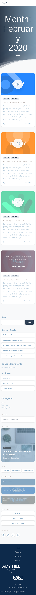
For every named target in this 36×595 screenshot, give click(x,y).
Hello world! (7, 335)
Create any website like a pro (13, 220)
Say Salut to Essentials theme (14, 102)
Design (6, 471)
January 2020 (7, 388)
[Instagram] (15, 577)
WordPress (28, 471)
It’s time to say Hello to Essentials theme (17, 161)
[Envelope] (20, 577)
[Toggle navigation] (33, 3)
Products (16, 471)
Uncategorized (6, 408)
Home (18, 55)
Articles (3, 402)
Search (5, 317)
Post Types (4, 405)
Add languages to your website (14, 279)
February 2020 (8, 383)
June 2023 (6, 378)
